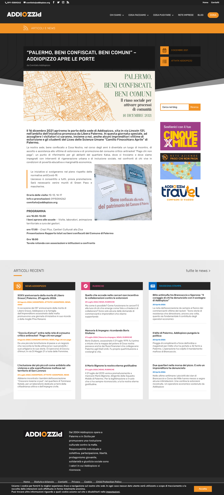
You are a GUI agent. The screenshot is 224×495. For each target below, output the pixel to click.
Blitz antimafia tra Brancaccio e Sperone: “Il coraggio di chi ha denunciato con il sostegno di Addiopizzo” (179, 298)
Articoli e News (43, 28)
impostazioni (113, 491)
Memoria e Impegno (107, 337)
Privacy (76, 481)
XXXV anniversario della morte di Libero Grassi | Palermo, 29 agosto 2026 (41, 297)
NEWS (67, 302)
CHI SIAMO (115, 15)
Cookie (88, 481)
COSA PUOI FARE (162, 15)
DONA (213, 15)
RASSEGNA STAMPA (170, 286)
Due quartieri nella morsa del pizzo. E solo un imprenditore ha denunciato (179, 367)
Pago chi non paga (63, 340)
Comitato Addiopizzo (40, 65)
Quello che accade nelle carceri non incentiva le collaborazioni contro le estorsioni (112, 296)
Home (205, 2)
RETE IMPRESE (185, 15)
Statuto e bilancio (44, 481)
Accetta (203, 488)
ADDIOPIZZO (38, 302)
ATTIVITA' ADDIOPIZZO (181, 60)
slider (20, 305)
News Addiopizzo (35, 286)
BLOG (201, 15)
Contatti (215, 2)
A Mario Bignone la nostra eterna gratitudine (111, 365)
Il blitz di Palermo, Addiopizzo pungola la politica (176, 334)
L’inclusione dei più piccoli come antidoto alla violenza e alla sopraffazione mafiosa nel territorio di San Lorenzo (44, 368)
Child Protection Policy (109, 481)
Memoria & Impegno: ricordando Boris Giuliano (107, 332)
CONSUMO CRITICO (40, 340)
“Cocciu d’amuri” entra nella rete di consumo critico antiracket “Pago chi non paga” (44, 334)
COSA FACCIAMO (137, 15)
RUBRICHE (98, 286)
